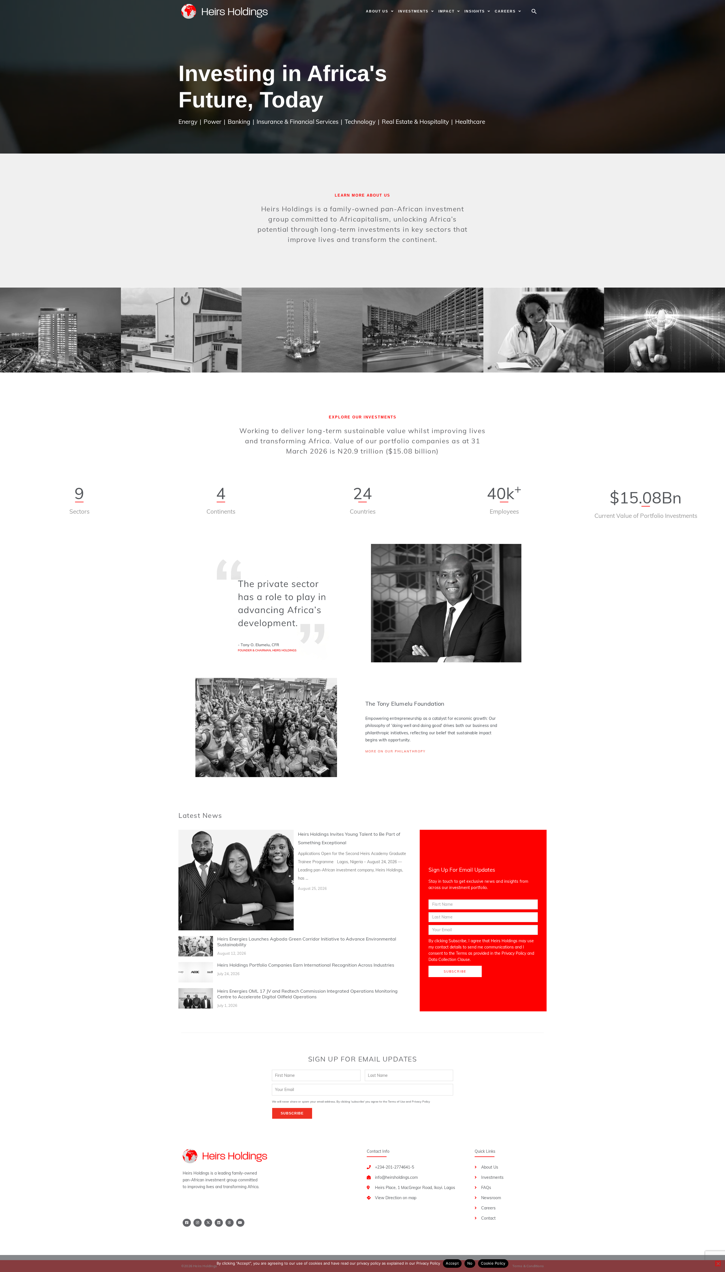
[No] (718, 1263)
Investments (413, 11)
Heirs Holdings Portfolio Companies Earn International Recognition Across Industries (305, 965)
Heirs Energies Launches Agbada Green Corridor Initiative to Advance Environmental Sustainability (306, 941)
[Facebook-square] (187, 1223)
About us (377, 11)
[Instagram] (197, 1223)
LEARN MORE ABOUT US (362, 195)
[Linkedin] (219, 1223)
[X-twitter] (208, 1223)
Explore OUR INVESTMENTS (362, 417)
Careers (505, 11)
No (470, 1263)
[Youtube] (240, 1223)
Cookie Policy (493, 1263)
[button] (534, 11)
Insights (474, 11)
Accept (452, 1263)
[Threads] (229, 1223)
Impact (446, 11)
